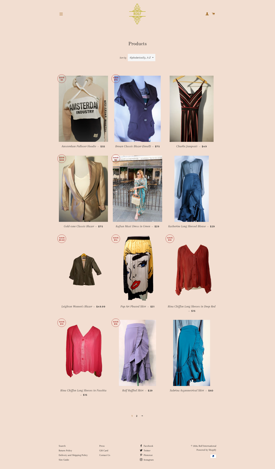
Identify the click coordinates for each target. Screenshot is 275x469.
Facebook (148, 445)
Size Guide (64, 459)
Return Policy (65, 450)
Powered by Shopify (206, 449)
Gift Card (103, 450)
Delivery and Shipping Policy (73, 455)
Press (102, 445)
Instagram (148, 459)
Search (62, 445)
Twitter (146, 450)
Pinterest (147, 455)
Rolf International (207, 445)
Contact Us (104, 455)
